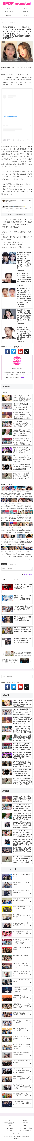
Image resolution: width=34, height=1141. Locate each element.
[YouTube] (20, 351)
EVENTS (25, 1125)
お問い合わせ (17, 1133)
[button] (30, 569)
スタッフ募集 (9, 1130)
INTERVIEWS (9, 1128)
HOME (9, 1120)
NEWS (4, 564)
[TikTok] (26, 351)
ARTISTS (25, 1123)
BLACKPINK (13, 564)
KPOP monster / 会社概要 (25, 1128)
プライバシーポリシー (25, 1130)
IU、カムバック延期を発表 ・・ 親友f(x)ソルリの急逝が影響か (5, 520)
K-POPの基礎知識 (9, 1123)
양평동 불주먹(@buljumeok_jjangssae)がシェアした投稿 (18, 140)
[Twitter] (14, 351)
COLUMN (9, 1125)
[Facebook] (7, 351)
